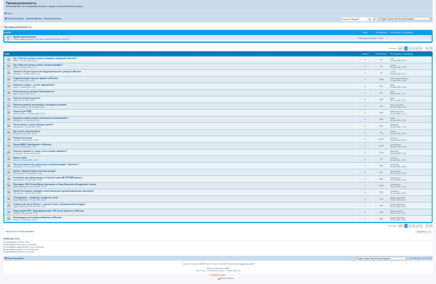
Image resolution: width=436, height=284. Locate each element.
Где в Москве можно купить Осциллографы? (38, 65)
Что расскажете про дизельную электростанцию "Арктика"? (46, 164)
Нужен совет (20, 157)
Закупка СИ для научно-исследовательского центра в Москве (47, 71)
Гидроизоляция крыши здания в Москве (35, 78)
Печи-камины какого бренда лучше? (33, 124)
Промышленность (17, 27)
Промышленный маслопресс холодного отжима (39, 104)
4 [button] (417, 48)
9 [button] (427, 48)
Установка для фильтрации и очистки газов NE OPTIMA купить (47, 177)
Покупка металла (22, 138)
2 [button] (409, 48)
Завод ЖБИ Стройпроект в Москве (32, 144)
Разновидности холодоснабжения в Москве (37, 217)
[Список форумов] (5, 3)
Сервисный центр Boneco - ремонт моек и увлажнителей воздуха (49, 204)
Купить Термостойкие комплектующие (34, 171)
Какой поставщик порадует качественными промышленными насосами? (53, 191)
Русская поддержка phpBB (243, 264)
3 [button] (413, 48)
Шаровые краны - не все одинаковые (34, 84)
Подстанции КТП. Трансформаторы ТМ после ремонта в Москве (48, 211)
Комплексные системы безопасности (33, 91)
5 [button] (421, 48)
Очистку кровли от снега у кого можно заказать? (40, 151)
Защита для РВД (22, 111)
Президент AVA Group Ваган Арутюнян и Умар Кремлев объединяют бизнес (54, 184)
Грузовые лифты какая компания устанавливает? (40, 118)
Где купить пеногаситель (26, 131)
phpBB (201, 264)
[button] (400, 48)
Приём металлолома (24, 37)
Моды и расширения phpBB (218, 268)
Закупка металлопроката (26, 98)
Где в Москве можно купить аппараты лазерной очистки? (45, 58)
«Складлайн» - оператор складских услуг (35, 197)
